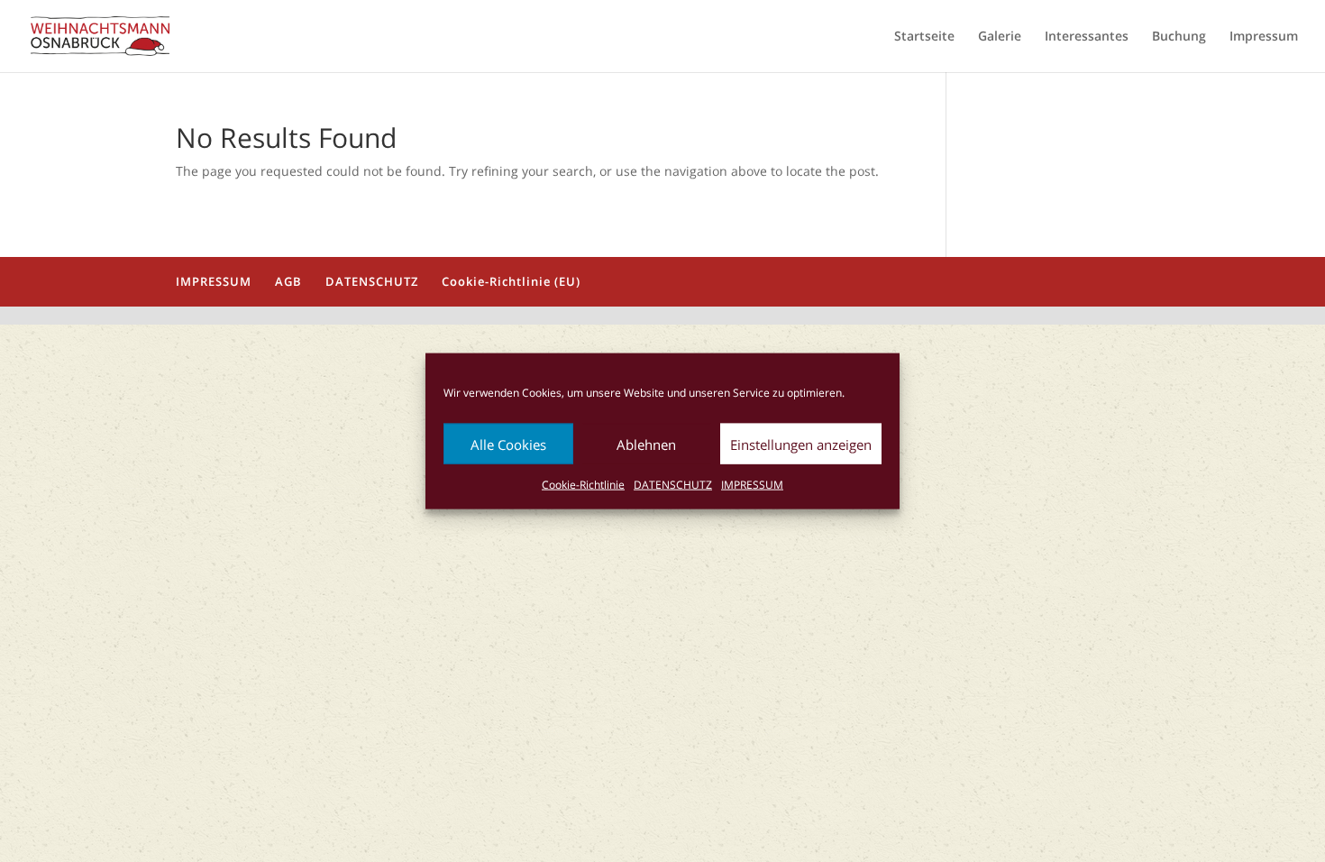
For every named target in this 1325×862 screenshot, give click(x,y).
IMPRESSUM (752, 484)
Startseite (924, 37)
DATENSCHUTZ (673, 484)
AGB (288, 281)
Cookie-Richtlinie (583, 484)
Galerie (999, 37)
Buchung (1179, 37)
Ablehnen (646, 444)
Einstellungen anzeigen (801, 444)
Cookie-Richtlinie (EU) (511, 281)
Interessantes (1087, 37)
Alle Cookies (508, 444)
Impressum (1263, 37)
